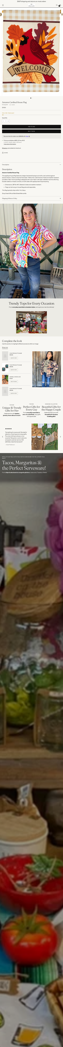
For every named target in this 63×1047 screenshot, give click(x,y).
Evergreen (5, 104)
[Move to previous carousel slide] (3, 437)
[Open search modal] (56, 5)
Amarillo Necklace (15, 376)
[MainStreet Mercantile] (31, 5)
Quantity (4, 118)
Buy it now (31, 131)
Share (6, 152)
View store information (10, 144)
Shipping (4, 148)
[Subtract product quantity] (3, 121)
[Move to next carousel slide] (60, 437)
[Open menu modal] (2, 5)
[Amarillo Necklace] (5, 379)
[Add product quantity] (8, 121)
